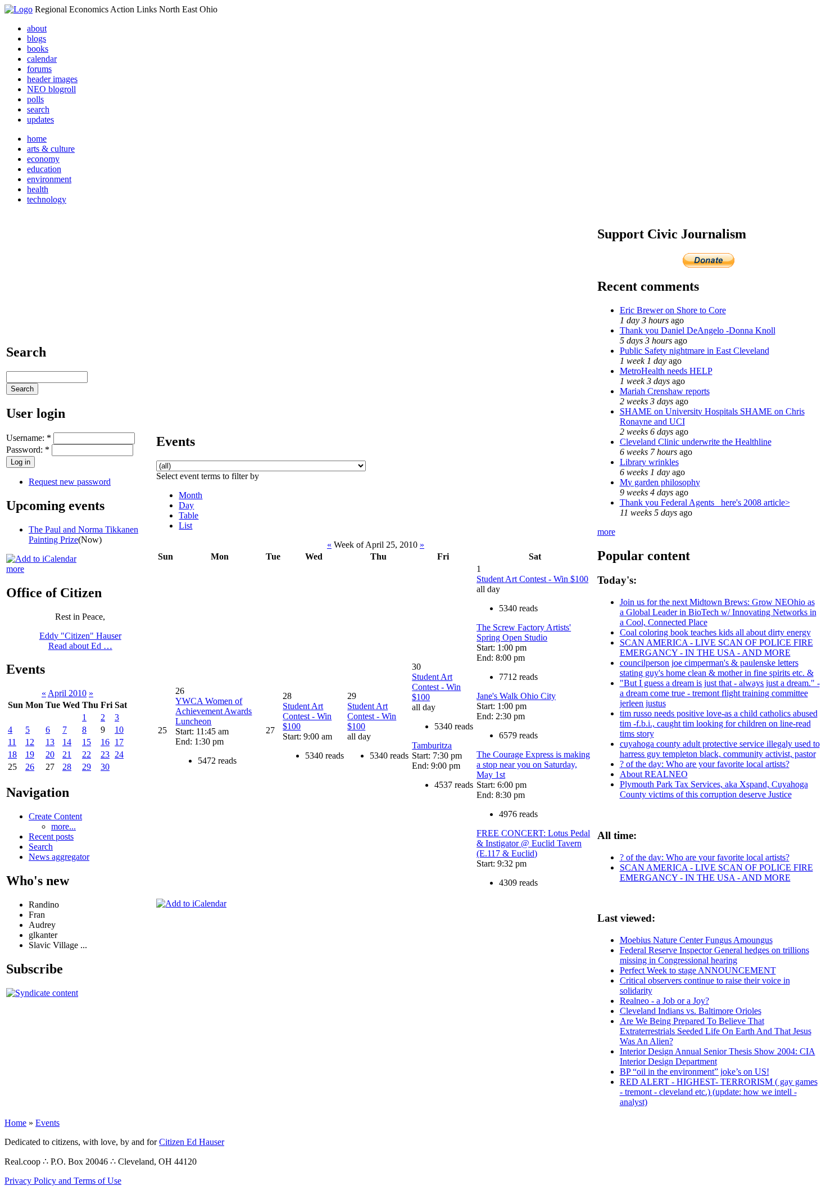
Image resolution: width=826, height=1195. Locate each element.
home (37, 138)
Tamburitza (432, 745)
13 (50, 742)
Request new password (70, 481)
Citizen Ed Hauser (191, 1142)
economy (43, 159)
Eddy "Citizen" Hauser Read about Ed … (80, 641)
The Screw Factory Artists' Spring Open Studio (523, 632)
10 (119, 729)
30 (105, 767)
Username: (28, 438)
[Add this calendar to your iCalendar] (41, 558)
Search (41, 846)
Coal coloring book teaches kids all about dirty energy (715, 632)
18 (12, 754)
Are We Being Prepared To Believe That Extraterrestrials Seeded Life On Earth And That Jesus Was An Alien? (715, 1031)
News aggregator (59, 857)
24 (119, 754)
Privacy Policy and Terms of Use (62, 1180)
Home (15, 1123)
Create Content (55, 816)
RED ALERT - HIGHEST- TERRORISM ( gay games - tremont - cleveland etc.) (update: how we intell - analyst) (719, 1092)
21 (66, 754)
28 (66, 767)
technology (46, 199)
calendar (42, 59)
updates (40, 119)
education (44, 169)
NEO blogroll (51, 89)
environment (49, 179)
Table (188, 515)
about (37, 28)
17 (119, 742)
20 (50, 754)
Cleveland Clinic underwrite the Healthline (695, 442)
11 (12, 742)
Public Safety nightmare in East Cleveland (694, 350)
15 (86, 742)
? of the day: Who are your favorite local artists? (704, 764)
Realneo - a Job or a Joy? (664, 1000)
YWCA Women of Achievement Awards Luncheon (213, 711)
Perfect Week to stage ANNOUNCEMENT (698, 970)
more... (63, 826)
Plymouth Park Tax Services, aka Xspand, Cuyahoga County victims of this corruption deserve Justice (714, 789)
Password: (27, 449)
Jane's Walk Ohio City (516, 696)
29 (86, 767)
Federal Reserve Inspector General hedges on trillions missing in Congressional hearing (714, 955)
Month (190, 495)
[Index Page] (18, 9)
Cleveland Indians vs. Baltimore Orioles (690, 1011)
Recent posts (51, 836)
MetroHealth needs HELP (666, 371)
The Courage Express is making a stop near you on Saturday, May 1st (533, 764)
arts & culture (51, 149)
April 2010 (67, 693)
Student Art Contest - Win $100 (307, 716)
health (37, 189)
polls (35, 99)
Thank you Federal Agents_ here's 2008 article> (705, 502)
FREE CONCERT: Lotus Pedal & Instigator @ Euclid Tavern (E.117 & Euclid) (533, 843)
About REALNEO (654, 774)
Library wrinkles (649, 462)
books (37, 48)
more (15, 569)
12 (29, 742)
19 (29, 754)
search (38, 109)
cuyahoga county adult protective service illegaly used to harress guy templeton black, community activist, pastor (720, 749)
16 (105, 742)
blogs (36, 38)
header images (52, 79)
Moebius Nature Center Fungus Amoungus (696, 940)
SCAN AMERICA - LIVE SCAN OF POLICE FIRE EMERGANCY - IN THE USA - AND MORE (716, 647)
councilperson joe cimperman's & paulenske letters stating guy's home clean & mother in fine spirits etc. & (717, 668)
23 (105, 754)
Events (47, 1123)
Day (186, 505)
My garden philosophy (660, 482)
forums (39, 69)
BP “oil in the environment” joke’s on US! (694, 1071)
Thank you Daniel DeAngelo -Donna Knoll (697, 330)
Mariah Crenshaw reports (665, 391)
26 (29, 767)
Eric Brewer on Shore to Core (673, 310)
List (185, 525)
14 (66, 742)
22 (86, 754)
